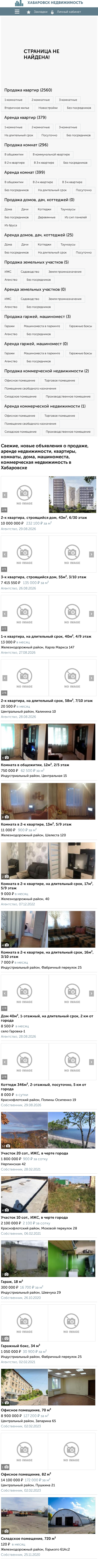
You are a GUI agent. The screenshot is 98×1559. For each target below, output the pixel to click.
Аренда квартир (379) (25, 118)
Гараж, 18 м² (12, 1282)
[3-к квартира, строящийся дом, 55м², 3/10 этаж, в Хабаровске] (25, 572)
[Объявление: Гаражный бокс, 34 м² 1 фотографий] (48, 1341)
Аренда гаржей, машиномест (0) (36, 344)
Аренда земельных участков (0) (35, 290)
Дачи (24, 209)
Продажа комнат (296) (26, 145)
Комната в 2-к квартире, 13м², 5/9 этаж (36, 824)
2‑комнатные (41, 100)
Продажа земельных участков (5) (36, 262)
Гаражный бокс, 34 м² (20, 1346)
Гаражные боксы (80, 326)
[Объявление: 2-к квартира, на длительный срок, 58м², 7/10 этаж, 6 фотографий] (25, 696)
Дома (8, 209)
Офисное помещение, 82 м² (26, 1474)
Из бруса (11, 225)
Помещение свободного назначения (30, 388)
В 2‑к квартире (15, 162)
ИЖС (8, 271)
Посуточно (49, 135)
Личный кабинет (69, 11)
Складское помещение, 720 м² (28, 1539)
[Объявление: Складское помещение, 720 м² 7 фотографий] (48, 1534)
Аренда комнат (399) (24, 173)
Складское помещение (20, 396)
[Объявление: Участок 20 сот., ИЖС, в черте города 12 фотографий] (48, 1149)
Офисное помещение (20, 380)
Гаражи (10, 326)
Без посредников (79, 108)
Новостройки (48, 108)
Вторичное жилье (17, 108)
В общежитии (14, 154)
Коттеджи (44, 209)
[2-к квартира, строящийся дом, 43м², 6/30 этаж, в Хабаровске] (25, 513)
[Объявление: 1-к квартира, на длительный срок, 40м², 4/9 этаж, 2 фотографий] (25, 632)
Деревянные (46, 217)
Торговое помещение (59, 380)
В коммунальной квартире (51, 154)
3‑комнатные (68, 100)
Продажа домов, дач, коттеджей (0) (39, 200)
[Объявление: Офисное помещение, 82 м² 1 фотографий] (48, 1470)
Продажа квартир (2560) (28, 90)
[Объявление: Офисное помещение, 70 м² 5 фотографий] (48, 1405)
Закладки (40, 11)
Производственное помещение (68, 396)
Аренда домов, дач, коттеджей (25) (38, 235)
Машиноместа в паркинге (42, 326)
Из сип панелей (76, 217)
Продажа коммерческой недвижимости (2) (46, 371)
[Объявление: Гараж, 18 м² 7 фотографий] (48, 1277)
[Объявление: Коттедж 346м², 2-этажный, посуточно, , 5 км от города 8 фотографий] (25, 1080)
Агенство (11, 279)
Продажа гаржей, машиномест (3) (37, 317)
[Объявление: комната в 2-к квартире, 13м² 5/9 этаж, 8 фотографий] (48, 820)
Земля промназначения (65, 271)
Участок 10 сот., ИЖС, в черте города (34, 1218)
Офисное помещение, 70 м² (26, 1410)
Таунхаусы (68, 209)
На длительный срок (19, 135)
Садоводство (30, 271)
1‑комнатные (13, 100)
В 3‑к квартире (44, 162)
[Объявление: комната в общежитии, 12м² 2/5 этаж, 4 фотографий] (48, 760)
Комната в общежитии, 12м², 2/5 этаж (35, 765)
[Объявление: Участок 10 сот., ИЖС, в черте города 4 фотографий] (48, 1213)
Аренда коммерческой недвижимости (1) (44, 406)
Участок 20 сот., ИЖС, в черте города (34, 1153)
